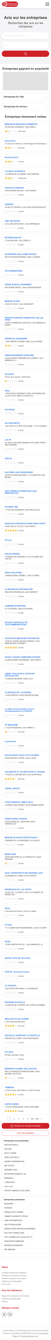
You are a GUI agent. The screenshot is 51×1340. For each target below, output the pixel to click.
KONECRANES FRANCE (16, 818)
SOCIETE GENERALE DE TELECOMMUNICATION (16, 623)
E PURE (8, 924)
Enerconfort (10, 140)
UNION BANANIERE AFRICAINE (19, 355)
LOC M (8, 439)
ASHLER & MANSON (14, 187)
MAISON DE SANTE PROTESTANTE (21, 837)
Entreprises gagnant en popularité (25, 68)
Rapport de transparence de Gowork (15, 1296)
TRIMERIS (9, 1087)
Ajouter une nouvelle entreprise (27, 1125)
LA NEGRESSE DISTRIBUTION (19, 589)
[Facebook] (4, 1314)
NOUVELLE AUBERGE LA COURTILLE (22, 1035)
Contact (5, 1301)
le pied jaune (10, 741)
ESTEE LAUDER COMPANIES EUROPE (22, 657)
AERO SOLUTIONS (13, 572)
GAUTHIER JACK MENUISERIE (19, 472)
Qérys (7, 908)
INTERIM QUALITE (13, 237)
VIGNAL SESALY (12, 788)
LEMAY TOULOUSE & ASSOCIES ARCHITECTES (20, 674)
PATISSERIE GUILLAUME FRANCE (21, 254)
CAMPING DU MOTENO (15, 605)
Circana (8, 540)
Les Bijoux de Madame (15, 171)
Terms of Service (27, 1336)
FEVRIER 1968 (11, 506)
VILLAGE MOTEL (12, 423)
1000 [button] (37, 1119)
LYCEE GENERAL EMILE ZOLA (19, 802)
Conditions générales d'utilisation (14, 1272)
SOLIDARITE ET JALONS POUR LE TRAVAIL (25, 771)
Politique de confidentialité (11, 1281)
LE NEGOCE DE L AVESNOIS (18, 692)
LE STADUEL (11, 985)
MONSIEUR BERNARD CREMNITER (21, 124)
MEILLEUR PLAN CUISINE (17, 1018)
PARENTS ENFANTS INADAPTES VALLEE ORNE (24, 318)
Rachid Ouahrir (11, 157)
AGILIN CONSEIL (12, 553)
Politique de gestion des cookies (14, 1278)
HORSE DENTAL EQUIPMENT (18, 284)
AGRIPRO (9, 204)
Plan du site (6, 1284)
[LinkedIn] (10, 1314)
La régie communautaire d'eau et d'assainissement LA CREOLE (19, 709)
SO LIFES (9, 1052)
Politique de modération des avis (14, 1275)
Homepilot (9, 374)
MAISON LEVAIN (12, 301)
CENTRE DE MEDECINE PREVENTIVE (22, 638)
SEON (7, 941)
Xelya (7, 390)
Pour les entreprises (25, 1133)
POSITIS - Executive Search (17, 971)
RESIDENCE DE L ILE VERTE (18, 889)
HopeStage (10, 409)
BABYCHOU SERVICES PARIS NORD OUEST (25, 523)
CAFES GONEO (12, 1104)
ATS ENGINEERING (13, 270)
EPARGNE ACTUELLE (15, 1002)
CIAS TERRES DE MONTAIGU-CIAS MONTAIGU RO (21, 492)
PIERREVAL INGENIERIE (16, 338)
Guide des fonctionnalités (11, 1298)
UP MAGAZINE (11, 724)
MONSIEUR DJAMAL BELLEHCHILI (21, 1068)
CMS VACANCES (12, 221)
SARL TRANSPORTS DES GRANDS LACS (24, 873)
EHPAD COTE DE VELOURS (17, 958)
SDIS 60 (8, 458)
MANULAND (10, 854)
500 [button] (32, 1119)
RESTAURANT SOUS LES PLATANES (22, 755)
